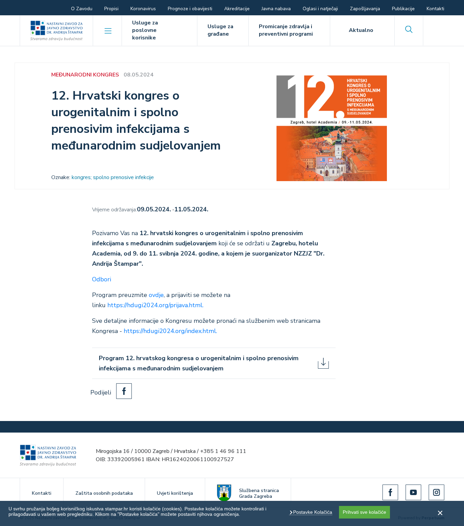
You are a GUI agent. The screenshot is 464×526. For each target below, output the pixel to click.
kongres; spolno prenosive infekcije (113, 177)
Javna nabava (276, 8)
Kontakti (435, 8)
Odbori (101, 279)
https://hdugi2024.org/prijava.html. (156, 305)
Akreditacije (237, 8)
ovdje (156, 295)
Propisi (111, 8)
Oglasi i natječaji (320, 8)
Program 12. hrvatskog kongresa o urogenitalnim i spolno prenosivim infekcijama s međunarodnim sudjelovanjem (199, 363)
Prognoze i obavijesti (190, 8)
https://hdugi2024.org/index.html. (170, 331)
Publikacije (403, 8)
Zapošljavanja (365, 8)
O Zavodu (81, 8)
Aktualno (361, 30)
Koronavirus (143, 8)
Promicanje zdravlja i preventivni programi (286, 30)
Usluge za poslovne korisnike (145, 30)
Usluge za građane (220, 30)
